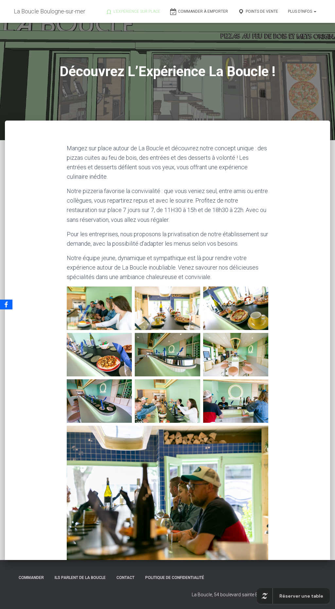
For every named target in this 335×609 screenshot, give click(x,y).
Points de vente (262, 11)
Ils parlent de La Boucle (80, 577)
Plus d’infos (300, 11)
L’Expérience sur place (137, 11)
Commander (31, 577)
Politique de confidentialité (174, 577)
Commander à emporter (203, 11)
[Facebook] (6, 304)
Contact (125, 577)
